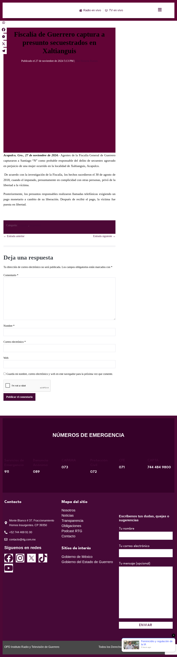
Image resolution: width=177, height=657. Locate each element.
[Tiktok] (43, 558)
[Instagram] (20, 558)
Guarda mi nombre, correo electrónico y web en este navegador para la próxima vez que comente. (59, 373)
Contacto (68, 536)
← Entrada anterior (13, 236)
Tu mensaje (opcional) (134, 563)
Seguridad (35, 225)
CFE (122, 460)
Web (5, 357)
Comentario (10, 275)
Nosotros (68, 510)
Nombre (9, 325)
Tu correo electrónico (134, 546)
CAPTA (153, 460)
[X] (3, 44)
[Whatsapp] (3, 22)
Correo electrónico (14, 341)
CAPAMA (69, 460)
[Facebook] (3, 29)
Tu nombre (126, 528)
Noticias (68, 515)
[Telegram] (3, 51)
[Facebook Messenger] (3, 36)
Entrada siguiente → (104, 236)
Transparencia (72, 520)
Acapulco (23, 225)
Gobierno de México (77, 557)
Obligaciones (71, 526)
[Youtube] (8, 568)
